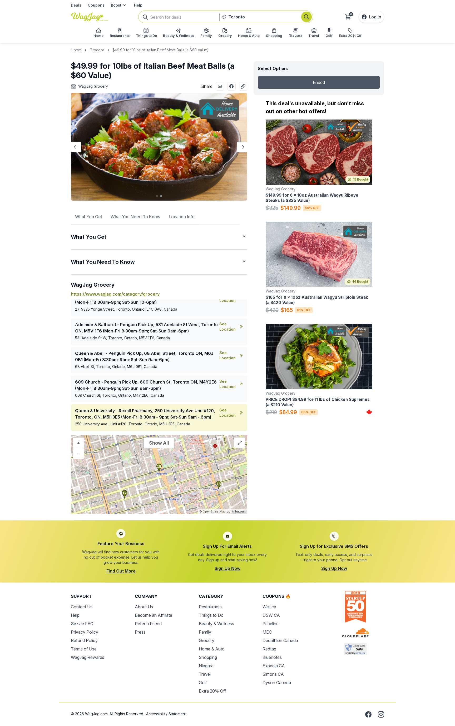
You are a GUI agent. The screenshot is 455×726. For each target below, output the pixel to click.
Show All (159, 443)
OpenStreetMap (214, 511)
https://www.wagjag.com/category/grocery (115, 294)
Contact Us (81, 606)
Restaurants (210, 606)
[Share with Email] (220, 86)
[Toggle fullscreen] (239, 442)
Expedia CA (274, 665)
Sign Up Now (227, 568)
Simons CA (273, 674)
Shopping (208, 657)
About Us (144, 606)
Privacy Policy (84, 632)
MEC (267, 632)
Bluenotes (272, 657)
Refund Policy (84, 640)
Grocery (97, 50)
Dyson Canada (277, 682)
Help (138, 5)
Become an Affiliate (153, 615)
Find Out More (121, 571)
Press (140, 632)
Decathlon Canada (280, 640)
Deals (76, 5)
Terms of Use (84, 649)
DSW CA (271, 615)
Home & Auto (212, 649)
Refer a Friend (148, 623)
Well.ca (269, 606)
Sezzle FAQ (82, 623)
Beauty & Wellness (216, 623)
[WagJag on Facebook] (368, 714)
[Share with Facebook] (231, 86)
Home (76, 50)
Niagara (206, 665)
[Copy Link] (243, 86)
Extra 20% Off (212, 691)
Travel (205, 674)
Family (205, 632)
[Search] (306, 17)
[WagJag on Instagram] (381, 714)
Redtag (269, 649)
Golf (203, 682)
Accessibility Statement (166, 714)
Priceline (271, 623)
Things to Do (211, 615)
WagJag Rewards (87, 657)
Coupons (96, 5)
